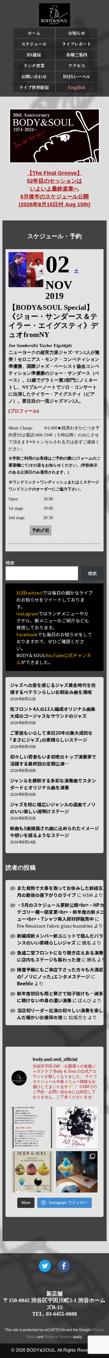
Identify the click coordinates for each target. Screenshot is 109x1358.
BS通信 (34, 55)
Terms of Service (58, 1337)
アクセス (76, 66)
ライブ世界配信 (34, 87)
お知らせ (76, 33)
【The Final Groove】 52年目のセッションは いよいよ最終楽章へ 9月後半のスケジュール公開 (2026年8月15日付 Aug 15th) (54, 188)
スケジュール (34, 44)
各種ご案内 (76, 55)
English (76, 87)
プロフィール (23, 411)
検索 (10, 563)
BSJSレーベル (76, 76)
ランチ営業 (34, 66)
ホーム (34, 33)
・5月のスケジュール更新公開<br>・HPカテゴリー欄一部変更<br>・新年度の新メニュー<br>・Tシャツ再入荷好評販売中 (60, 912)
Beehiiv (25, 983)
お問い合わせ (34, 76)
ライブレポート (76, 44)
